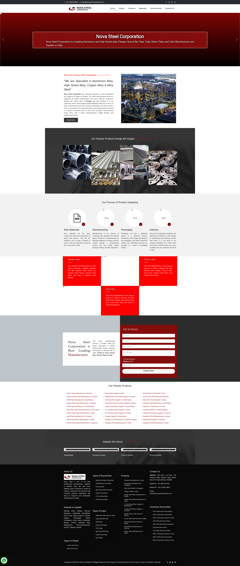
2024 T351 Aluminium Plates (161, 521)
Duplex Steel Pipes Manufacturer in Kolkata (81, 403)
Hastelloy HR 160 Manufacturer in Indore (156, 416)
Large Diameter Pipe (102, 518)
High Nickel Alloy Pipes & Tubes (105, 515)
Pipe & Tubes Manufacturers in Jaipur (133, 532)
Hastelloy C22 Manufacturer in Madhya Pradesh (121, 419)
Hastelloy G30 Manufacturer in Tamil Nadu (157, 403)
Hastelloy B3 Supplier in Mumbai (154, 419)
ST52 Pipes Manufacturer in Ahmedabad (80, 406)
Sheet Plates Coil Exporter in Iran (154, 393)
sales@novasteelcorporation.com (93, 2)
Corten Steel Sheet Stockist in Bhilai (135, 518)
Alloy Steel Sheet (72, 548)
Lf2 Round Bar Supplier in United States (118, 400)
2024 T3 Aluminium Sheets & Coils (163, 518)
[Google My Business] (175, 2)
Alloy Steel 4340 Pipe (102, 531)
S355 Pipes (99, 522)
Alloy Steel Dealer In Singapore (133, 488)
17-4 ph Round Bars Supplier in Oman (117, 410)
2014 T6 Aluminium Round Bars (162, 511)
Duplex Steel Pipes (101, 525)
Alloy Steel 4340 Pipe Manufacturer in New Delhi (83, 410)
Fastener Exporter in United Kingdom (155, 410)
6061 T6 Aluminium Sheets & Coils (163, 540)
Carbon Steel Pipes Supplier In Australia (133, 509)
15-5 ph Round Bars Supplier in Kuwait (118, 413)
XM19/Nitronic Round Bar (103, 483)
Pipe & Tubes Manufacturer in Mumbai (79, 393)
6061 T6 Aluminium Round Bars (162, 537)
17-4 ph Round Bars (102, 496)
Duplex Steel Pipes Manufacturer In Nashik (135, 495)
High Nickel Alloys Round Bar (105, 480)
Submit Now (148, 371)
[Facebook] (166, 2)
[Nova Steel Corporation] (78, 8)
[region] (120, 39)
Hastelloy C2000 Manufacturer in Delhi (156, 423)
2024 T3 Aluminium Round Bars (162, 514)
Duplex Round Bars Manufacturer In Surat (135, 500)
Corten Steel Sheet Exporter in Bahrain (156, 396)
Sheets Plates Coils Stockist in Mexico (133, 514)
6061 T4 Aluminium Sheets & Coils (163, 534)
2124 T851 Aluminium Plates (161, 530)
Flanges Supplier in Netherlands (115, 416)
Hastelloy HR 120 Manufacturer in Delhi (118, 423)
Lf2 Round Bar (100, 486)
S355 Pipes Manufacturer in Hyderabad (80, 400)
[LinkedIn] (172, 2)
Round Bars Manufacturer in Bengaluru (132, 484)
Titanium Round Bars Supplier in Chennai (157, 413)
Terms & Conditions (147, 562)
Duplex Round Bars (102, 493)
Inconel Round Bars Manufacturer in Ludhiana (82, 423)
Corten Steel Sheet (73, 545)
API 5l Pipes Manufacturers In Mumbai (133, 527)
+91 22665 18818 (72, 2)
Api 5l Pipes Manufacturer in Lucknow (79, 416)
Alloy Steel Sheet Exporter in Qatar (154, 400)
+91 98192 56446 (163, 483)
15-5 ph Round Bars (102, 499)
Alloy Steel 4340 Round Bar (104, 490)
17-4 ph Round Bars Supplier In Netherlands (133, 505)
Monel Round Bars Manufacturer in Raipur (81, 419)
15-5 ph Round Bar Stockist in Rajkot (133, 522)
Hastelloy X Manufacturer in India (154, 406)
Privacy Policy (135, 562)
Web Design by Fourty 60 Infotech (117, 562)
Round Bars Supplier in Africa (115, 393)
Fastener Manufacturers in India (134, 480)
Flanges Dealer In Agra (131, 491)
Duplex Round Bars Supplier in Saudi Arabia (120, 406)
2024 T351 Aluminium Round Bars (163, 524)
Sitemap (157, 562)
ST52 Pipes (99, 528)
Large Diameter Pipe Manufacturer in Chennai (82, 396)
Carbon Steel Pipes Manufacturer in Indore (81, 413)
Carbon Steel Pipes (101, 534)
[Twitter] (169, 2)
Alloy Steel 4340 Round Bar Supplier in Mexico (120, 403)
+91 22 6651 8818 (164, 487)
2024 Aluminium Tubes (160, 527)
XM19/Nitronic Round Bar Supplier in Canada (120, 396)
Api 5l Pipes (99, 538)
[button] (2, 39)
